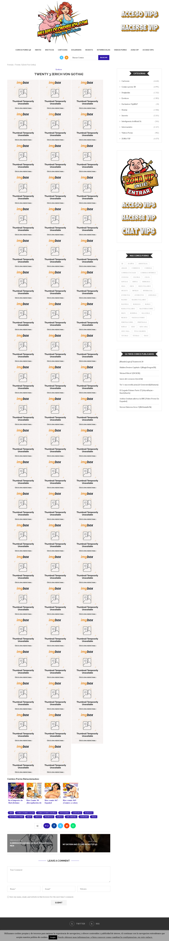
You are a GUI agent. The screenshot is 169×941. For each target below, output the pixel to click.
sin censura (71, 817)
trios (94, 817)
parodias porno (138, 318)
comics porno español (47, 813)
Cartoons (62, 50)
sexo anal (144, 327)
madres (124, 300)
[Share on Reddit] (66, 825)
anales (124, 268)
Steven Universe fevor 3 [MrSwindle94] (135, 407)
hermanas (146, 282)
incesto (124, 291)
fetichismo (64, 813)
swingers (84, 817)
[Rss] (66, 57)
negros (124, 318)
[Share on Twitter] (60, 825)
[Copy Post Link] (79, 825)
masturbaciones (16, 817)
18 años (131, 264)
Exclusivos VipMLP (140, 104)
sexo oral (125, 331)
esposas (124, 282)
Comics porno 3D (23, 50)
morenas (133, 313)
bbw (11, 813)
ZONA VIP (135, 50)
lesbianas (77, 813)
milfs (29, 817)
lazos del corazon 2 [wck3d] (131, 379)
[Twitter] (61, 57)
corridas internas (148, 273)
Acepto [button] (53, 937)
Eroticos (49, 50)
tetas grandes (140, 331)
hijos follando (144, 286)
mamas (147, 304)
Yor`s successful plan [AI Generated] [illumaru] (139, 384)
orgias (38, 817)
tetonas (124, 336)
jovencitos (139, 295)
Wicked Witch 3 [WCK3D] (130, 373)
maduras (125, 304)
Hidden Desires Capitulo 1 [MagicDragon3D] (138, 367)
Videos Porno (120, 50)
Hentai (38, 50)
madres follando (139, 300)
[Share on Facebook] (54, 825)
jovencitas (125, 295)
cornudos (136, 268)
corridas (148, 268)
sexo (133, 327)
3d (122, 264)
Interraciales (103, 50)
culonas (136, 277)
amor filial (143, 264)
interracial (147, 291)
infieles (135, 291)
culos (147, 277)
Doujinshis (76, 50)
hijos (132, 286)
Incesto (89, 50)
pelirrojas (49, 817)
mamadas (88, 813)
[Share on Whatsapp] (73, 825)
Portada (10, 64)
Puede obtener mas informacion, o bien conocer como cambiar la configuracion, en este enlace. (105, 937)
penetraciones (127, 322)
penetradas (142, 322)
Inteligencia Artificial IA (140, 121)
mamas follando (128, 309)
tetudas (136, 336)
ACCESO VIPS (148, 50)
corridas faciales (128, 273)
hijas (123, 286)
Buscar (103, 57)
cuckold (124, 277)
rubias (60, 817)
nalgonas (146, 313)
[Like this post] (47, 826)
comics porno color (25, 813)
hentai (135, 282)
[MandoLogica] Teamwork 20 (131, 361)
